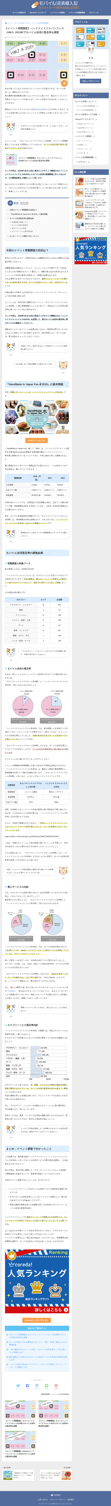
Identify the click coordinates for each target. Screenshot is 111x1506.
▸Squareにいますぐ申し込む (36, 1320)
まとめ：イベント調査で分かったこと (24, 236)
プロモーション (84, 149)
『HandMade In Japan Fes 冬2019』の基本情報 (29, 214)
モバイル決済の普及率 (20, 225)
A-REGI (12, 991)
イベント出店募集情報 (77, 12)
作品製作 (81, 145)
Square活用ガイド (85, 132)
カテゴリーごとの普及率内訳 (22, 231)
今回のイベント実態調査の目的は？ (23, 210)
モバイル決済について (85, 101)
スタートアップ (84, 141)
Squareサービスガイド (38, 12)
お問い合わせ (43, 1499)
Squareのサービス (85, 124)
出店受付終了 (83, 162)
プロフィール (94, 12)
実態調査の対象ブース (20, 222)
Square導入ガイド (85, 128)
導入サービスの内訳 (19, 228)
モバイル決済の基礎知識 (87, 106)
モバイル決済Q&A (19, 12)
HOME (56, 1495)
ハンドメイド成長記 (57, 12)
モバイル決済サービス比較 (87, 114)
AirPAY (39, 109)
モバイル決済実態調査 (60, 1394)
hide (24, 203)
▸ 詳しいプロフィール (90, 81)
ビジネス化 (82, 153)
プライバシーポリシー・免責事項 (62, 1499)
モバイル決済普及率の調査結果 (22, 218)
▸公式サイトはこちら (36, 440)
